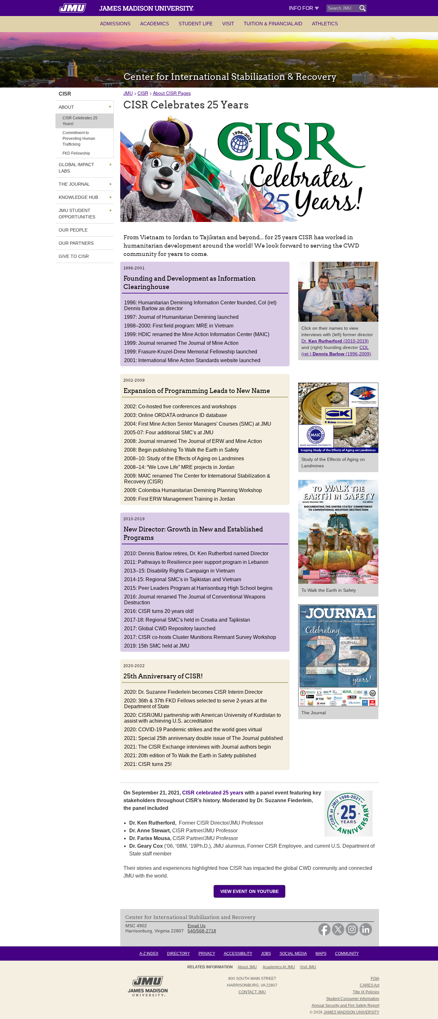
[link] (324, 934)
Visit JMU (308, 967)
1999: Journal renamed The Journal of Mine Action (181, 343)
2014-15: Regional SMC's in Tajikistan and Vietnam (182, 579)
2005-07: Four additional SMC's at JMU (169, 432)
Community (347, 953)
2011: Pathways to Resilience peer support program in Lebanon (196, 562)
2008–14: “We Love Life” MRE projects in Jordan (179, 467)
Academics (154, 23)
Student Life (196, 23)
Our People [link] (73, 230)
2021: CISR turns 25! (148, 764)
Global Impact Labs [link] (76, 168)
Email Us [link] (197, 925)
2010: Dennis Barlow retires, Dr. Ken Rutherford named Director (196, 553)
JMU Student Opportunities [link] (77, 213)
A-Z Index (148, 953)
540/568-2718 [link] (202, 930)
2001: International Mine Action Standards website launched (192, 360)
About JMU (247, 967)
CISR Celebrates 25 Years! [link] (80, 121)
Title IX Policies (366, 992)
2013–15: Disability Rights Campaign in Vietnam (179, 570)
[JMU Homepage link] (147, 995)
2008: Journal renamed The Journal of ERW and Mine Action (193, 441)
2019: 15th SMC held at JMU (157, 646)
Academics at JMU (279, 967)
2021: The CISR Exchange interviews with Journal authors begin (197, 747)
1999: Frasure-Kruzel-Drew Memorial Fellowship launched (190, 351)
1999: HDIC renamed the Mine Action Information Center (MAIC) (196, 334)
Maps (321, 953)
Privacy (206, 953)
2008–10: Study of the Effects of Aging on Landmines (184, 458)
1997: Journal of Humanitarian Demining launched (181, 317)
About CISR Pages (172, 93)
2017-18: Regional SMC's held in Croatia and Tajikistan (187, 620)
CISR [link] (65, 94)
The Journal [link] (74, 184)
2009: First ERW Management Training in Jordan (179, 499)
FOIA (375, 978)
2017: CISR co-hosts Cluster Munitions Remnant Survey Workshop (200, 637)
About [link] (66, 107)
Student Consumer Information (352, 999)
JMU (128, 93)
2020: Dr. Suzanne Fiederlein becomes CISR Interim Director (193, 692)
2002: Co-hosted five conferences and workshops (180, 406)
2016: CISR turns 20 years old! (159, 611)
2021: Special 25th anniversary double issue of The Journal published (203, 738)
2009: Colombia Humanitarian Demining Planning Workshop (193, 490)
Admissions (115, 23)
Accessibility (238, 953)
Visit (228, 23)
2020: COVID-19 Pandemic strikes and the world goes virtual (193, 729)
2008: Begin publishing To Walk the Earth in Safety (181, 450)
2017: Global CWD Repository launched (169, 628)
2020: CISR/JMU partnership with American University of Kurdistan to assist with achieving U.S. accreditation (202, 718)
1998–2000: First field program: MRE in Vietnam (178, 325)
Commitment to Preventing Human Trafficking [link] (79, 139)
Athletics (325, 23)
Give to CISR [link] (74, 256)
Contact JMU (252, 992)
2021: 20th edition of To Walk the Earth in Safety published (190, 755)
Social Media (293, 953)
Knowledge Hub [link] (78, 197)
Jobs (266, 953)
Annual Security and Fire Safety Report (345, 1005)
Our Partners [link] (76, 243)
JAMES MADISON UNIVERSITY (351, 1012)
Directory (178, 953)
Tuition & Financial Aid (273, 23)
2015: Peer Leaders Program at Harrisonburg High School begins (198, 588)
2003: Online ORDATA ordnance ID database (175, 415)
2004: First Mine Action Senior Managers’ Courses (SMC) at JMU (197, 424)
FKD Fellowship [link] (76, 153)
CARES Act (369, 985)
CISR (143, 93)
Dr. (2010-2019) (335, 341)
